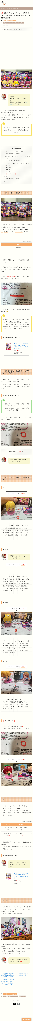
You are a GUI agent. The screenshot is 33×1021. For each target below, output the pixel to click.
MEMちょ (8, 170)
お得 (4, 22)
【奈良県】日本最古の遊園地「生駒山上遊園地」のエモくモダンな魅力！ (7, 975)
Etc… (4, 20)
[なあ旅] (3, 3)
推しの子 (8, 22)
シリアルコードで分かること (13, 160)
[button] (14, 1004)
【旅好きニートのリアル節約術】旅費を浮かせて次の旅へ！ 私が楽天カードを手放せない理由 (8, 982)
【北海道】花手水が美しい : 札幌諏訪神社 (23, 974)
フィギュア (14, 22)
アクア (8, 172)
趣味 (18, 22)
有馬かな (8, 167)
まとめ (6, 181)
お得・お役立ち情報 (11, 20)
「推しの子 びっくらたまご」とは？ (14, 151)
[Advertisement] (16, 50)
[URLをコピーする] (18, 1004)
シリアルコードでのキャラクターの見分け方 (16, 163)
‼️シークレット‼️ (11, 174)
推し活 (22, 22)
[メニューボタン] (29, 3)
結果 (5, 176)
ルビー (8, 165)
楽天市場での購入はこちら (13, 154)
